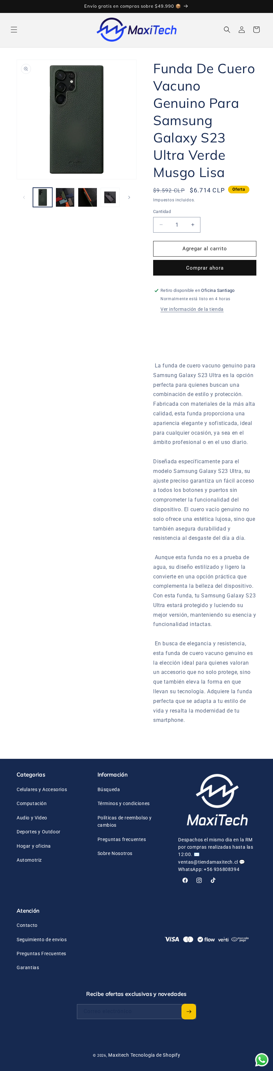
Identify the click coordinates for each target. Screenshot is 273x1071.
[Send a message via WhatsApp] (262, 1060)
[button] (14, 29)
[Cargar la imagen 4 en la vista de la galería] (110, 197)
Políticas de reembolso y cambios (125, 821)
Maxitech (118, 1055)
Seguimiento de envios (42, 939)
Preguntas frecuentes (122, 839)
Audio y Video (32, 817)
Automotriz (29, 860)
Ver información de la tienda (192, 309)
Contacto (27, 925)
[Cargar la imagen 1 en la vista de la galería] (42, 197)
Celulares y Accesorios (42, 789)
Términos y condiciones (124, 803)
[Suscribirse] (188, 1011)
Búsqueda (109, 789)
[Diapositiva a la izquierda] (24, 197)
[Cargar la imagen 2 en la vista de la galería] (65, 197)
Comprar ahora (205, 268)
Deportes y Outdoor (39, 831)
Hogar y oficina (34, 846)
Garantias (28, 967)
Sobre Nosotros (115, 853)
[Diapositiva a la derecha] (129, 197)
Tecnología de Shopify (155, 1055)
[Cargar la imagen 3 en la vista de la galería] (87, 197)
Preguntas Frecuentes (41, 953)
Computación (32, 803)
